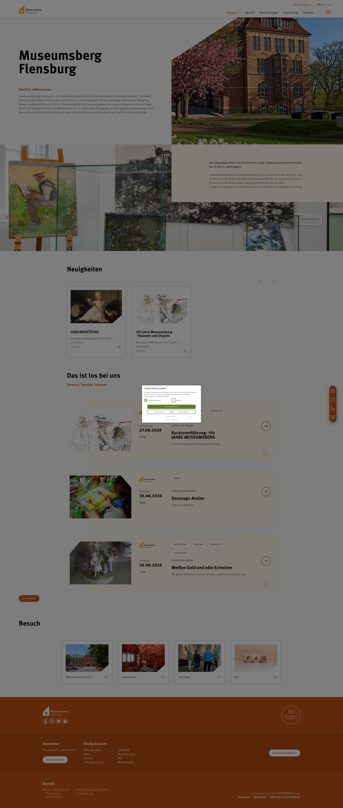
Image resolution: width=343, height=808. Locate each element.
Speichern (183, 412)
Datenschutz (175, 419)
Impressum (168, 419)
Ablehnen (159, 412)
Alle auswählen (171, 406)
